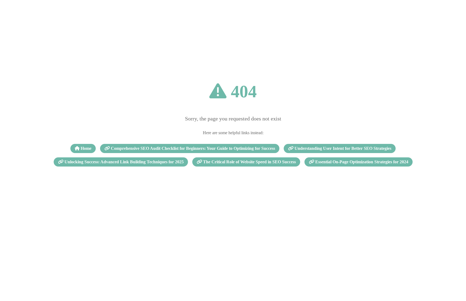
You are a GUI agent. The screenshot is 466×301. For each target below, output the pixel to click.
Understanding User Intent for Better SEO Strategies (342, 148)
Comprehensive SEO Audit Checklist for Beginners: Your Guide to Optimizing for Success (192, 148)
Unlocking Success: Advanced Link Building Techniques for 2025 (123, 162)
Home (85, 148)
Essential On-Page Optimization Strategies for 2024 (361, 162)
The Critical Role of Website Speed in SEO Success (249, 162)
